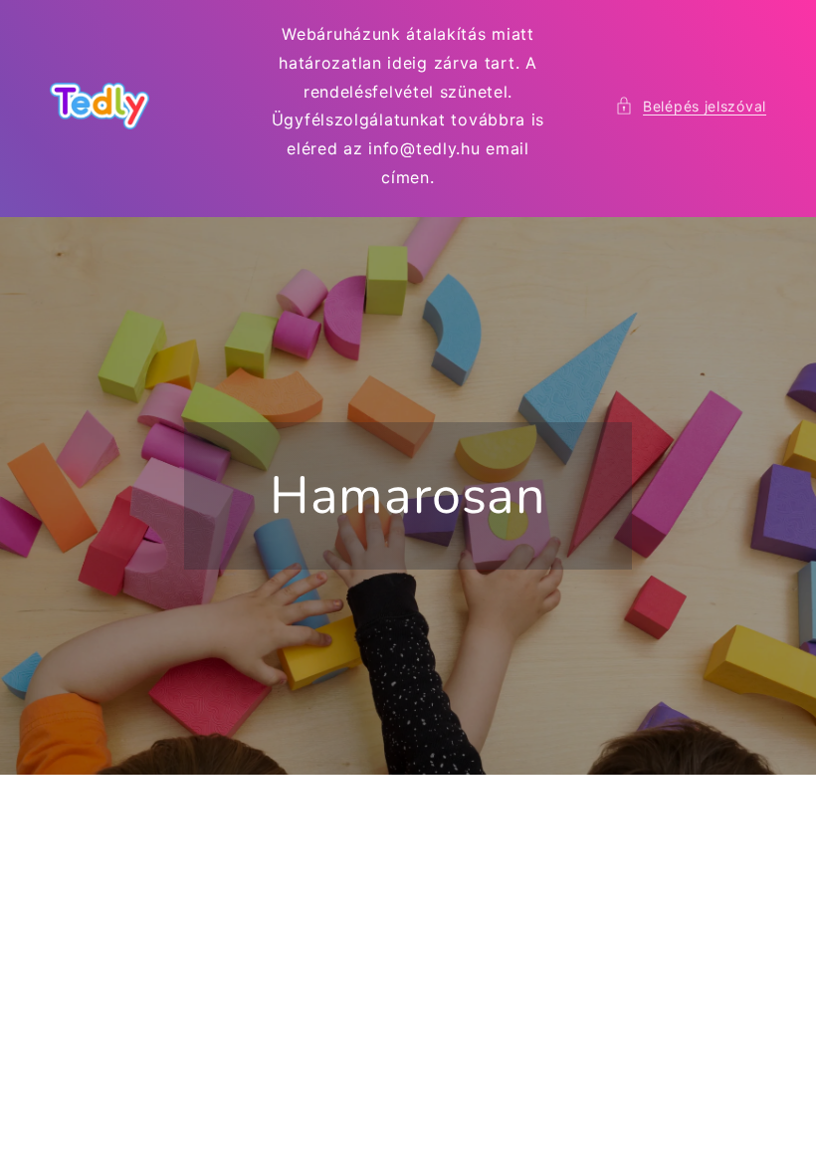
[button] (690, 106)
